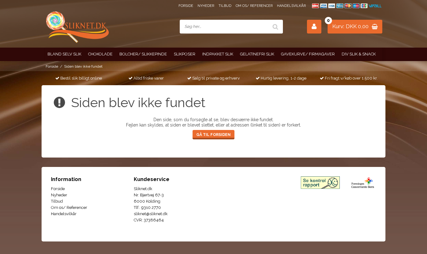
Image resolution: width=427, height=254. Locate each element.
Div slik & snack (359, 54)
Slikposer (184, 54)
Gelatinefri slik (257, 54)
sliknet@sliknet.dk (151, 213)
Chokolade (100, 54)
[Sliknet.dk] (77, 26)
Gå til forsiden (213, 134)
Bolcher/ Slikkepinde (143, 54)
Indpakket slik (217, 54)
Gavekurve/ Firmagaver (308, 54)
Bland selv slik (64, 54)
